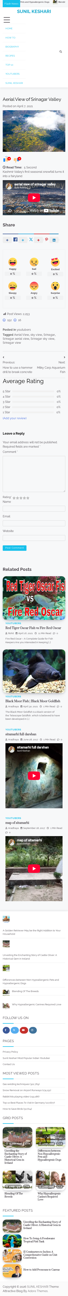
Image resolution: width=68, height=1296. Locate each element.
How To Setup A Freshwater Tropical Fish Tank (39, 1240)
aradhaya (13, 706)
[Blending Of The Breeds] (6, 993)
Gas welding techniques (16, 1084)
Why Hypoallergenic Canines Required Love (36, 1004)
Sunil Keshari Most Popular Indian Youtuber (26, 1058)
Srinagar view (12, 342)
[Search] (60, 51)
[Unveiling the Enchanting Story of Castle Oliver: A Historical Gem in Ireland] (6, 944)
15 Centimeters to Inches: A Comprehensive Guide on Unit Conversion (40, 1254)
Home (9, 28)
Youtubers (12, 73)
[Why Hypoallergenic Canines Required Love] (6, 1006)
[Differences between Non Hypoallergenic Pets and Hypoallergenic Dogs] (6, 969)
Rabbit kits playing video (16, 1096)
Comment (10, 452)
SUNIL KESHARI (34, 11)
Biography (12, 46)
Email (6, 516)
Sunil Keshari (14, 83)
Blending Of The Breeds (32, 2)
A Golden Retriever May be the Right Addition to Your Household (32, 932)
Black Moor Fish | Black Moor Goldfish (32, 701)
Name (7, 501)
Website (8, 531)
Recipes (10, 55)
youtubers (24, 329)
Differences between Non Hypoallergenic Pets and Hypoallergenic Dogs (31, 982)
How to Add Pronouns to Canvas (41, 1269)
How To (10, 37)
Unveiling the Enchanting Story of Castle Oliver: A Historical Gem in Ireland (30, 957)
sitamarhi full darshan (20, 734)
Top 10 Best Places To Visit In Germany (24, 1102)
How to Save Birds (13, 1109)
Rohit (11, 633)
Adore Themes (38, 1291)
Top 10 (9, 64)
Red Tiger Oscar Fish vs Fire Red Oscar (33, 628)
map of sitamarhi (17, 823)
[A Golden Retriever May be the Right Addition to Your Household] (6, 919)
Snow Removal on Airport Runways (22, 1090)
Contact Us (9, 1064)
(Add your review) (14, 418)
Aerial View (21, 334)
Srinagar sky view (42, 338)
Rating (7, 497)
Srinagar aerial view (16, 338)
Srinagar (49, 334)
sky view (36, 334)
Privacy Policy (10, 1051)
